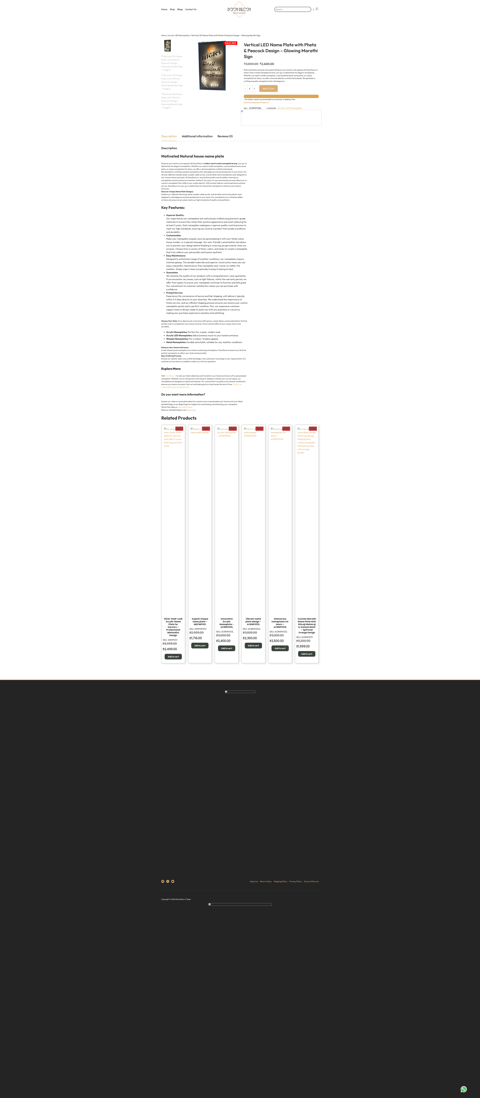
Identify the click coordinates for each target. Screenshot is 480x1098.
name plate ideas (185, 407)
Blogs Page (191, 410)
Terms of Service (311, 881)
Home (164, 9)
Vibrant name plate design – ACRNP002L (253, 621)
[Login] (313, 9)
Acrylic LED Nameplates (179, 35)
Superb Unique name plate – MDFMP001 (200, 621)
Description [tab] (169, 136)
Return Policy (266, 881)
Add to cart (268, 88)
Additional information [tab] (197, 136)
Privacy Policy (295, 881)
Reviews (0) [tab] (225, 136)
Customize (251, 96)
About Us (254, 881)
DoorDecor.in (170, 376)
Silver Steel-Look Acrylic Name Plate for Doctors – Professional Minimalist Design (173, 627)
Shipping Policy (280, 881)
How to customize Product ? (256, 102)
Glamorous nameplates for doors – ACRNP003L (280, 622)
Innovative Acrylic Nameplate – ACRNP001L (227, 622)
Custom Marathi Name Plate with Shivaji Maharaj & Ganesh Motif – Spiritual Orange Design (307, 625)
